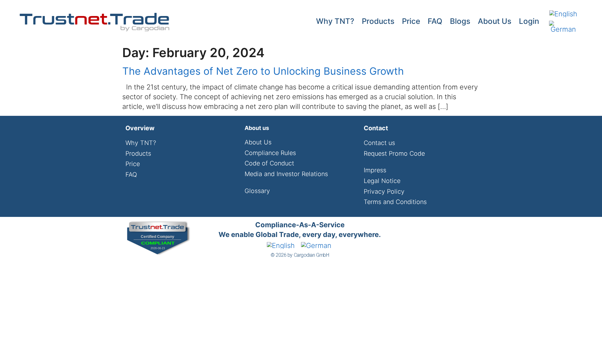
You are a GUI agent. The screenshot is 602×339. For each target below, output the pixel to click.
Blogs (460, 21)
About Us (494, 21)
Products (378, 21)
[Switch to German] (563, 27)
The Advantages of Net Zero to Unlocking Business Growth (263, 71)
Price (411, 21)
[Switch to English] (563, 13)
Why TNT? (335, 21)
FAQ (435, 21)
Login (529, 21)
